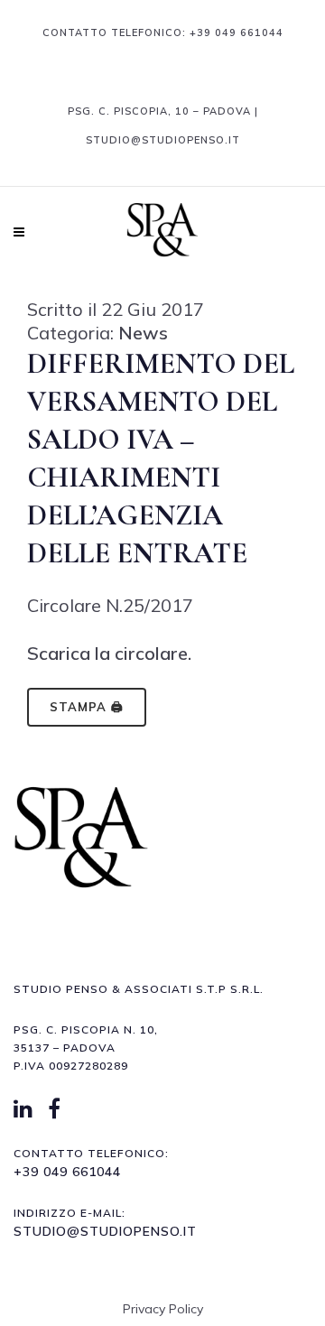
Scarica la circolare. (109, 653)
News (143, 332)
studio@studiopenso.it (105, 1231)
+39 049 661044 (236, 32)
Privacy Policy (163, 1309)
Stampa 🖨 (87, 707)
